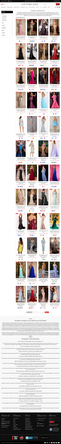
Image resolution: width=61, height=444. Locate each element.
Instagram (5, 1)
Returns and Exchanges (5, 425)
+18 (23, 235)
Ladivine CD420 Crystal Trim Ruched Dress (54, 62)
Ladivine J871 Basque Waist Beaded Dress (43, 159)
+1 (34, 89)
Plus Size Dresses (28, 423)
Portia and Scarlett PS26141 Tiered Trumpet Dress (20, 62)
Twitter (39, 425)
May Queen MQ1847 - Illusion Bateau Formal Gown (54, 207)
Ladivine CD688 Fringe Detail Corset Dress (32, 231)
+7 (34, 65)
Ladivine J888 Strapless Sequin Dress (54, 37)
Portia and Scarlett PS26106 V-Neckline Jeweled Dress (20, 110)
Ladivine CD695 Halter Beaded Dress (43, 304)
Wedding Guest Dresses (29, 429)
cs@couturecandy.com (42, 418)
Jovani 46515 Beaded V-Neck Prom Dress (32, 134)
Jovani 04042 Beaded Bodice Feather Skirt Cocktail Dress (54, 304)
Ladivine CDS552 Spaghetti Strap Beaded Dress (20, 280)
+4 (57, 89)
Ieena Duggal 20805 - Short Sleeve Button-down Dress (20, 134)
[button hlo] (19, 41)
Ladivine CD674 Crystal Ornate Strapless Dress (43, 37)
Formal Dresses (9, 7)
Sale (41, 7)
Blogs (14, 421)
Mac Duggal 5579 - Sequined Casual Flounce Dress (32, 159)
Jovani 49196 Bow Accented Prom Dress (54, 159)
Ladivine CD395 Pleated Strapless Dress (32, 183)
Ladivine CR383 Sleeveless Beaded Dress (32, 256)
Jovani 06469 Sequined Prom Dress (43, 231)
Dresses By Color (17, 7)
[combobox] (51, 4)
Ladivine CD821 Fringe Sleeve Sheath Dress (20, 183)
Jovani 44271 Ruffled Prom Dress (54, 110)
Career (14, 423)
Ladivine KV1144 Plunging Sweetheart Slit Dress (21, 159)
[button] (29, 312)
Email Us (10, 1)
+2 (57, 162)
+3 (34, 113)
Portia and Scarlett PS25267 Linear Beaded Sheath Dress (54, 183)
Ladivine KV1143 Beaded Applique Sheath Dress (21, 304)
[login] (55, 7)
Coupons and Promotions (5, 421)
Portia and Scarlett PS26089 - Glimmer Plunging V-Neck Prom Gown (21, 37)
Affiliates (14, 426)
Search (58, 4)
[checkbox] (7, 16)
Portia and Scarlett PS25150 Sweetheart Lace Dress (32, 62)
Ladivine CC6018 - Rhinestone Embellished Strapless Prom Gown (55, 256)
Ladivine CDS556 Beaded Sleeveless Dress (43, 62)
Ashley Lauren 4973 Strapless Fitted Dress (21, 256)
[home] (29, 4)
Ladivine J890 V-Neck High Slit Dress (32, 207)
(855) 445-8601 (41, 420)
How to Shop (15, 424)
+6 (34, 186)
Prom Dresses (3, 7)
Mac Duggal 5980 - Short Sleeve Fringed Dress (43, 256)
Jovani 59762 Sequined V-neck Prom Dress (21, 231)
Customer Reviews (4, 427)
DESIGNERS (44, 7)
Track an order (15, 418)
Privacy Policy (15, 427)
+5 (57, 186)
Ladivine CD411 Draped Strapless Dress (54, 280)
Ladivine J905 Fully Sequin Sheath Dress (54, 86)
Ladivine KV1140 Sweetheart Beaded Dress (32, 37)
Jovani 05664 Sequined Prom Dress (43, 134)
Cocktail (37, 7)
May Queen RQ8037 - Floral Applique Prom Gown (20, 207)
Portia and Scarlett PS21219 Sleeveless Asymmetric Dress (54, 231)
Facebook (1, 1)
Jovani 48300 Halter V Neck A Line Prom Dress (43, 110)
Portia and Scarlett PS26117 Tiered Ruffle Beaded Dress (32, 280)
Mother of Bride (31, 7)
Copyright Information (17, 429)
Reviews (49, 7)
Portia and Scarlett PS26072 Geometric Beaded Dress (20, 86)
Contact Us (3, 418)
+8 (34, 307)
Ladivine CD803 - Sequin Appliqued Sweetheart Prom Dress (43, 207)
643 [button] (43, 312)
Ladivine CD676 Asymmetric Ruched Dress (32, 86)
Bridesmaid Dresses (28, 427)
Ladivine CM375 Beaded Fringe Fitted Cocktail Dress (43, 280)
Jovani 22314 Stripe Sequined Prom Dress (32, 110)
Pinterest (4, 1)
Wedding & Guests (24, 7)
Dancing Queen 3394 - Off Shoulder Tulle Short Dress (54, 134)
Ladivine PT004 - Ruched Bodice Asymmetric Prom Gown (32, 304)
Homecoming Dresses (28, 426)
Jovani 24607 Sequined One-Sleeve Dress (43, 183)
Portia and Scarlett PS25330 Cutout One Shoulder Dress (43, 86)
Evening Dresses (28, 424)
